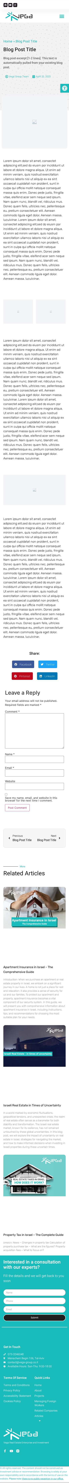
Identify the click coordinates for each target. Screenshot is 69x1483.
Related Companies (45, 1411)
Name (10, 754)
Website (10, 781)
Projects (39, 1396)
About (38, 1391)
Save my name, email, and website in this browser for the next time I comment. (31, 799)
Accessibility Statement (17, 1396)
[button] (61, 16)
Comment (12, 711)
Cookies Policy (12, 1401)
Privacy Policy (12, 1391)
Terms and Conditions (17, 1385)
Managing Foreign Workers (45, 1403)
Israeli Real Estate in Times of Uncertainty (32, 1105)
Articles (38, 1416)
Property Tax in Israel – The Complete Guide (33, 1235)
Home (7, 41)
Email (9, 767)
